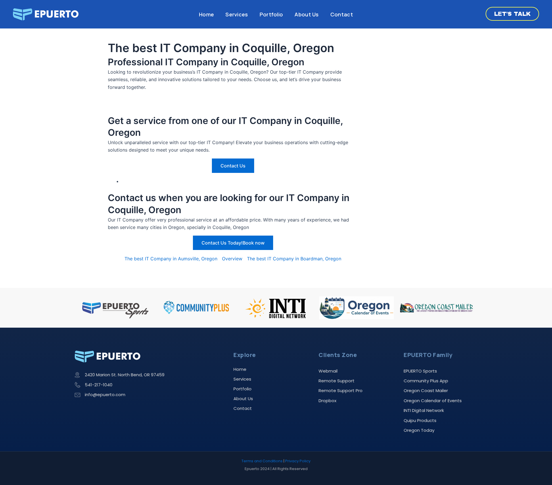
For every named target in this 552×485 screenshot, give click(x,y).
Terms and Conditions (262, 461)
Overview (232, 258)
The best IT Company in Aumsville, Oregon (170, 258)
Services (236, 14)
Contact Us (233, 166)
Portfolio (271, 14)
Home (206, 14)
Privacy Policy (297, 461)
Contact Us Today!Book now (233, 243)
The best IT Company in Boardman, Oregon (294, 258)
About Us (306, 14)
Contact (341, 14)
